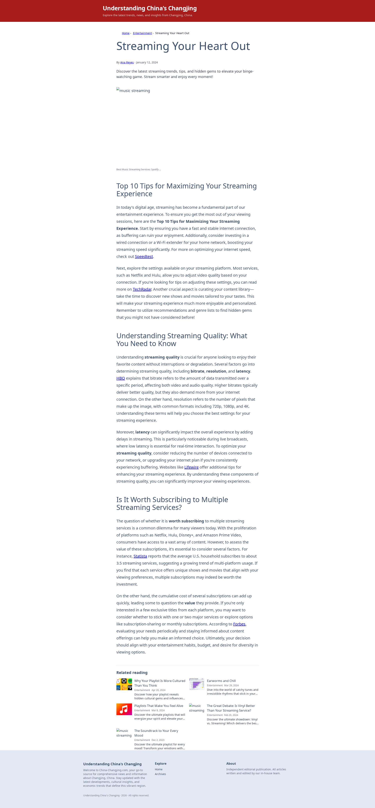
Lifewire (191, 467)
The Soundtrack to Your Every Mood (156, 733)
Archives (160, 774)
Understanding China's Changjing (150, 8)
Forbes (239, 624)
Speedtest (144, 256)
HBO (120, 378)
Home (125, 33)
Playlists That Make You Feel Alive (158, 706)
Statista (140, 556)
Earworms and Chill (221, 681)
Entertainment (142, 33)
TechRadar (142, 289)
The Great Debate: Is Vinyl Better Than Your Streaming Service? (231, 708)
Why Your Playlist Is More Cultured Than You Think (159, 683)
